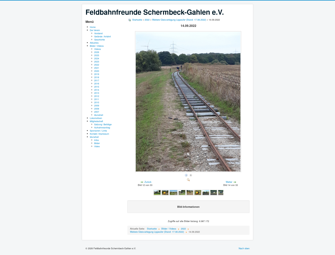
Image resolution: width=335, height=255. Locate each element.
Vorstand (98, 33)
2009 (96, 105)
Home (93, 26)
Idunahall (98, 114)
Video (97, 146)
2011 (96, 99)
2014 (96, 89)
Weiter (229, 181)
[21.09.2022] (165, 192)
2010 (96, 102)
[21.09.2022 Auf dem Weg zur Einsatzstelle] (157, 192)
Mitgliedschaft (96, 121)
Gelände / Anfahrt (102, 36)
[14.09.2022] (188, 171)
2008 (96, 108)
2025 (96, 55)
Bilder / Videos (97, 45)
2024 (96, 58)
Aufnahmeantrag (102, 127)
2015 (96, 86)
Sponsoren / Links (98, 130)
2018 (96, 77)
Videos (97, 48)
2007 (96, 111)
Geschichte (99, 39)
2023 (96, 61)
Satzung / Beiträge (103, 124)
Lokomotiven (96, 118)
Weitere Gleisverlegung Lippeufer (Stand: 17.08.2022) (179, 19)
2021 (96, 67)
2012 (96, 96)
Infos (96, 139)
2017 (96, 80)
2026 (96, 52)
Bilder (97, 143)
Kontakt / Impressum (99, 133)
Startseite (137, 19)
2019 (96, 74)
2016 (96, 83)
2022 (96, 64)
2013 (96, 92)
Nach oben (244, 248)
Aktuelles (94, 42)
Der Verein (95, 30)
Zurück (147, 181)
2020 (96, 70)
